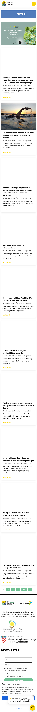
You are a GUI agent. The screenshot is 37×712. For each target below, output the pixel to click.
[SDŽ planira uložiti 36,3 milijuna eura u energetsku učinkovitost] (18, 549)
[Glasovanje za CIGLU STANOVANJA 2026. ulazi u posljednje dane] (18, 281)
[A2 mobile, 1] (18, 33)
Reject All (19, 708)
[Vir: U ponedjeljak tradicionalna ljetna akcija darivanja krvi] (18, 496)
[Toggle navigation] (34, 4)
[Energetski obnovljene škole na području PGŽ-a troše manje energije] (18, 441)
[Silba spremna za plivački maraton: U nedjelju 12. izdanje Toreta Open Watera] (18, 116)
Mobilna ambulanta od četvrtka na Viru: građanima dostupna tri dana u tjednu (18, 405)
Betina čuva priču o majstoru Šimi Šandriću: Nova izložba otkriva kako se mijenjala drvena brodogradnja (18, 80)
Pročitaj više (7, 97)
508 (24, 590)
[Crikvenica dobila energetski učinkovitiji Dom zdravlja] (18, 334)
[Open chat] (32, 708)
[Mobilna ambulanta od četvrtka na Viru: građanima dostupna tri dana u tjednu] (18, 386)
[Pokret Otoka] (7, 4)
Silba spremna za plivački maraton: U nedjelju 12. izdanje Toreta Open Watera (18, 135)
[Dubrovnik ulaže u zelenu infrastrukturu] (18, 229)
